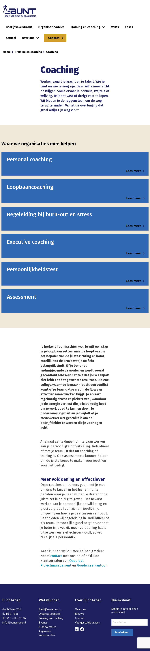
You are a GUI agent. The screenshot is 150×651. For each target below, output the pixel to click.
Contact (53, 38)
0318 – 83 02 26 (15, 618)
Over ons (28, 38)
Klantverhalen (47, 627)
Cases (129, 27)
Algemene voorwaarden (47, 633)
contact (56, 556)
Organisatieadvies (51, 27)
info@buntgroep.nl (14, 622)
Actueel (11, 38)
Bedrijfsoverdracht (19, 27)
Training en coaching (85, 27)
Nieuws (79, 613)
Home (7, 52)
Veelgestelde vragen (87, 622)
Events (114, 27)
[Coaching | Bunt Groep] (19, 11)
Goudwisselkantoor (91, 565)
